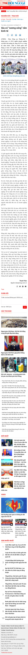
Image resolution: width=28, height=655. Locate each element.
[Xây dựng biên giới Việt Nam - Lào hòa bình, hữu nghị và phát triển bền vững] (7, 462)
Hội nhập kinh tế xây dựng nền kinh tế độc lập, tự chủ (13, 408)
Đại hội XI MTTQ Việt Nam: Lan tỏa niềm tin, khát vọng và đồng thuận (15, 570)
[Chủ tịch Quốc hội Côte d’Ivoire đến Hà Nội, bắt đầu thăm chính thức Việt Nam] (7, 442)
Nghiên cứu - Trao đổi (10, 16)
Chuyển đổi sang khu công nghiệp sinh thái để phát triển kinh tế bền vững (14, 396)
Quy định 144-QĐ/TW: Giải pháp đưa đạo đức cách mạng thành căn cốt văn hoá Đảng (14, 386)
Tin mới (3, 11)
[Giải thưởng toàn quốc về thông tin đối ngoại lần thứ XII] (14, 505)
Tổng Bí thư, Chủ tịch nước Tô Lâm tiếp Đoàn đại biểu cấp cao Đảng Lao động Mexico (15, 586)
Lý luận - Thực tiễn (6, 19)
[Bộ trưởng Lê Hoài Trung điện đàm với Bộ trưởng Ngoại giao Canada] (7, 452)
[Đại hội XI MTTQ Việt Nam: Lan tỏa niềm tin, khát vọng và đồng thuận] (7, 522)
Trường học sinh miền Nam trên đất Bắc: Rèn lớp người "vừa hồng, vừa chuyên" (14, 418)
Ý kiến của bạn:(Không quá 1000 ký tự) (12, 297)
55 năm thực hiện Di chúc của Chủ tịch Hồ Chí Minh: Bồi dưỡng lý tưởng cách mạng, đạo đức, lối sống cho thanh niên (13, 402)
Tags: (2, 289)
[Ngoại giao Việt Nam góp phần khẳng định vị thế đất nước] (14, 343)
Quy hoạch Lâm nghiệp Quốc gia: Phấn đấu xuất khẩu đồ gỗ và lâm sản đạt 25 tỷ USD (14, 391)
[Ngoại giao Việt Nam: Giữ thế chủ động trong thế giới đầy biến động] (14, 322)
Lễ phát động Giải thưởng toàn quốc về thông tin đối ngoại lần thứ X (16, 562)
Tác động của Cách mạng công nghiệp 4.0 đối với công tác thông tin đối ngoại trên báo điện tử (14, 424)
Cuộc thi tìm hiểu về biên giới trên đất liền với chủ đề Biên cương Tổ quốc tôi (15, 555)
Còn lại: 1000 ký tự (6, 306)
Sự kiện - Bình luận (17, 19)
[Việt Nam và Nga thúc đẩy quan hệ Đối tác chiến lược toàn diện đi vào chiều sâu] (7, 484)
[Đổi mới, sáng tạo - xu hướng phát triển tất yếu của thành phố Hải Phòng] (14, 365)
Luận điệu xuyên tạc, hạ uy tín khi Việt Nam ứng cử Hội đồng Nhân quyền (15, 547)
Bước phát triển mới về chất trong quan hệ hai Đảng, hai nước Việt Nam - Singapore (15, 604)
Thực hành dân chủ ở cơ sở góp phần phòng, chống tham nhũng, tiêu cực (14, 381)
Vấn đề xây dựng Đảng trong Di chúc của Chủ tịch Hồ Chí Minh (13, 430)
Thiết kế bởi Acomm (6, 652)
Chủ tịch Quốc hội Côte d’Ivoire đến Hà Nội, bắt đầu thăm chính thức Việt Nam (15, 611)
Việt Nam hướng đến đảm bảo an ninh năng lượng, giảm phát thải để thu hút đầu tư (14, 413)
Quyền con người (5, 21)
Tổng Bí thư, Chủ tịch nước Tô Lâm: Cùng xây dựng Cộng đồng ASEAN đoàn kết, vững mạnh (16, 578)
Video (3, 494)
